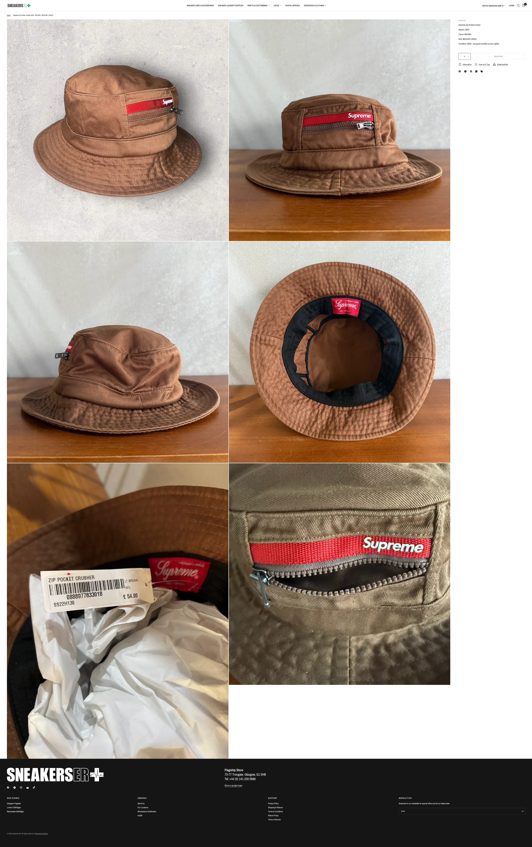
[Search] (518, 5)
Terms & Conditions (275, 811)
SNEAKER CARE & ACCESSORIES (200, 5)
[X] (466, 71)
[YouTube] (29, 788)
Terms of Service (274, 819)
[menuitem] (200, 5)
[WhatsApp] (477, 71)
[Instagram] (23, 788)
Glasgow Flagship (14, 803)
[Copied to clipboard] (482, 71)
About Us (141, 803)
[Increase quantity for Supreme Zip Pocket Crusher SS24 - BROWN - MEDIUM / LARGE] (468, 56)
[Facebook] (460, 71)
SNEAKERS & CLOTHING (314, 5)
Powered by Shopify (41, 833)
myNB (140, 815)
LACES (276, 5)
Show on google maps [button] (233, 785)
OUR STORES (13, 798)
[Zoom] (222, 25)
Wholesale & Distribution (147, 811)
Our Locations (143, 807)
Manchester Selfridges (15, 811)
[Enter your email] (522, 811)
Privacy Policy (273, 803)
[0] (523, 5)
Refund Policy (273, 815)
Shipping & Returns (275, 807)
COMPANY (142, 798)
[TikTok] (36, 787)
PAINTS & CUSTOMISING (257, 5)
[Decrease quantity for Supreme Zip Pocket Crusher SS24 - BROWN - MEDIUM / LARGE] (461, 56)
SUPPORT (272, 798)
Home (8, 15)
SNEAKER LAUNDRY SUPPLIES (230, 5)
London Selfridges (14, 807)
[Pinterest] (471, 71)
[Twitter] (16, 788)
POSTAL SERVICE (292, 5)
